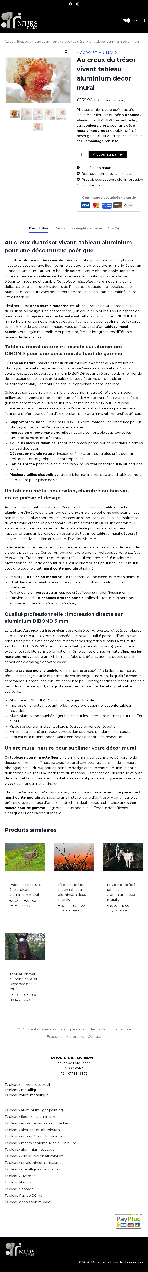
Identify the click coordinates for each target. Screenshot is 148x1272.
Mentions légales (42, 1029)
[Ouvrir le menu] (144, 20)
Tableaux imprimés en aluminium (33, 1136)
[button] (66, 51)
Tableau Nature (18, 1182)
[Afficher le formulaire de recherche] (135, 20)
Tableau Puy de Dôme (23, 1195)
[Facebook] (70, 4)
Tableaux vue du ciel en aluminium (34, 1156)
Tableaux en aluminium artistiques (34, 1163)
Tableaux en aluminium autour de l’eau (38, 1123)
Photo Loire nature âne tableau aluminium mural (25, 890)
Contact (94, 1037)
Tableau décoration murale (27, 1202)
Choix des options (17, 914)
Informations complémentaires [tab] (78, 228)
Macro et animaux (97, 52)
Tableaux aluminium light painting (34, 1110)
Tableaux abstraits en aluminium (32, 1130)
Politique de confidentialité (83, 1029)
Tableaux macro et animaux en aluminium (40, 1143)
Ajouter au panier (108, 154)
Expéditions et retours (65, 1037)
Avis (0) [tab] (113, 228)
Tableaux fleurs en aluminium (30, 1117)
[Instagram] (78, 4)
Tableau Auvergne (20, 1176)
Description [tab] (38, 228)
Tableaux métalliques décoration (32, 1169)
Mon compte (120, 1029)
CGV (20, 1029)
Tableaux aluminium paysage (30, 1149)
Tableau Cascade (19, 1189)
